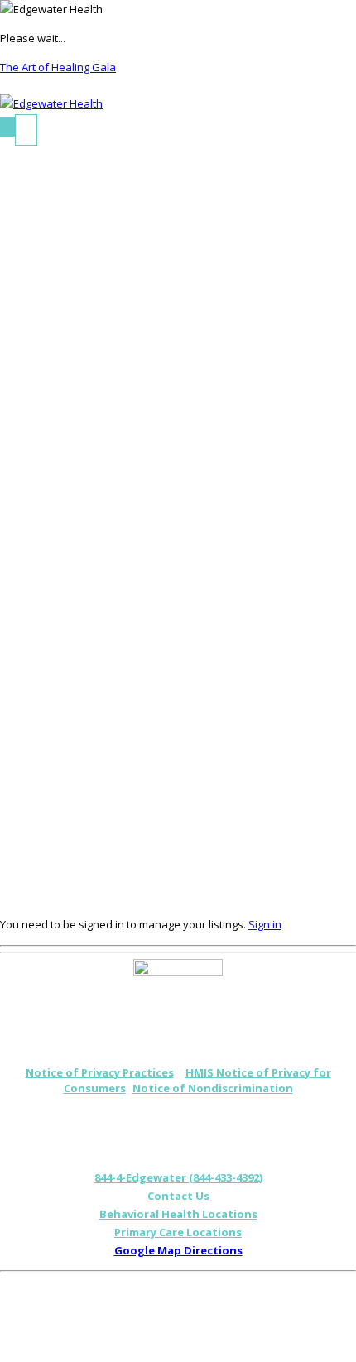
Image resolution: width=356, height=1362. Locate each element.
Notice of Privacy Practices (100, 1072)
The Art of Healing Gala (58, 67)
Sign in (264, 924)
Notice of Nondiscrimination (212, 1088)
